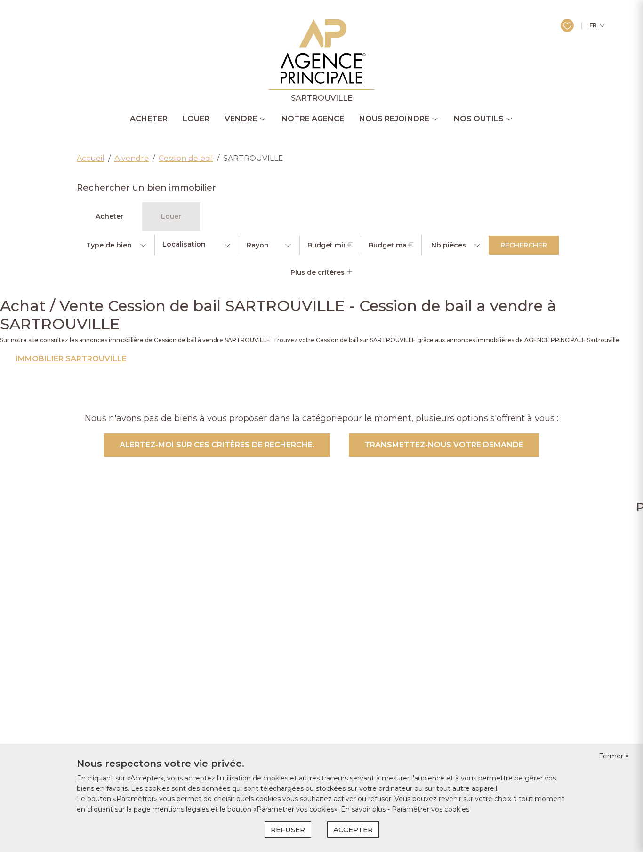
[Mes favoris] (567, 25)
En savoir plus (364, 809)
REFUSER (288, 829)
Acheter (149, 119)
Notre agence (312, 119)
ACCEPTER (353, 829)
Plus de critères (318, 272)
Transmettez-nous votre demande (443, 444)
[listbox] (115, 245)
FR (593, 25)
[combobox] (196, 245)
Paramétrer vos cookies (430, 809)
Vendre (241, 119)
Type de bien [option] (109, 245)
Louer (196, 119)
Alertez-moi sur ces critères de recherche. (217, 444)
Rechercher (523, 245)
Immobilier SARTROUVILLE (71, 359)
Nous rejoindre (394, 119)
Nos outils (479, 119)
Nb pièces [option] (448, 245)
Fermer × (614, 756)
